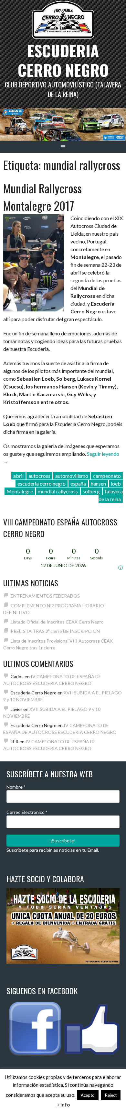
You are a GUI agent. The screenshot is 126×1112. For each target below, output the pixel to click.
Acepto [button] (88, 1095)
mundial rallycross (58, 491)
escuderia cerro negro (41, 483)
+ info (63, 1104)
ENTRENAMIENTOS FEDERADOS (45, 596)
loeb (116, 483)
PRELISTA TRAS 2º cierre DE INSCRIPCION (55, 631)
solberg (91, 491)
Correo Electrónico (26, 812)
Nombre (15, 787)
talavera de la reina (111, 495)
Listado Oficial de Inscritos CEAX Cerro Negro (57, 621)
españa (78, 483)
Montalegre (19, 491)
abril (18, 476)
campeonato (107, 476)
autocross (39, 476)
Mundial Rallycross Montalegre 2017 (42, 196)
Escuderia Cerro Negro (63, 60)
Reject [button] (111, 1095)
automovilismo (71, 476)
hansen (98, 483)
